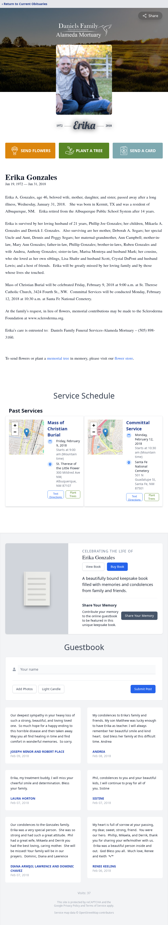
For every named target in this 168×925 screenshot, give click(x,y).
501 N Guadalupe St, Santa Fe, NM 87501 (145, 481)
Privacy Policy (71, 905)
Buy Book (117, 566)
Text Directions (55, 495)
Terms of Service (96, 905)
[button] (26, 432)
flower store (124, 358)
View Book (93, 566)
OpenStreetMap (88, 912)
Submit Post (143, 689)
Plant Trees (73, 494)
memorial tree (58, 358)
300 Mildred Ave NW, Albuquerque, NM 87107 (68, 479)
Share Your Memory (139, 616)
